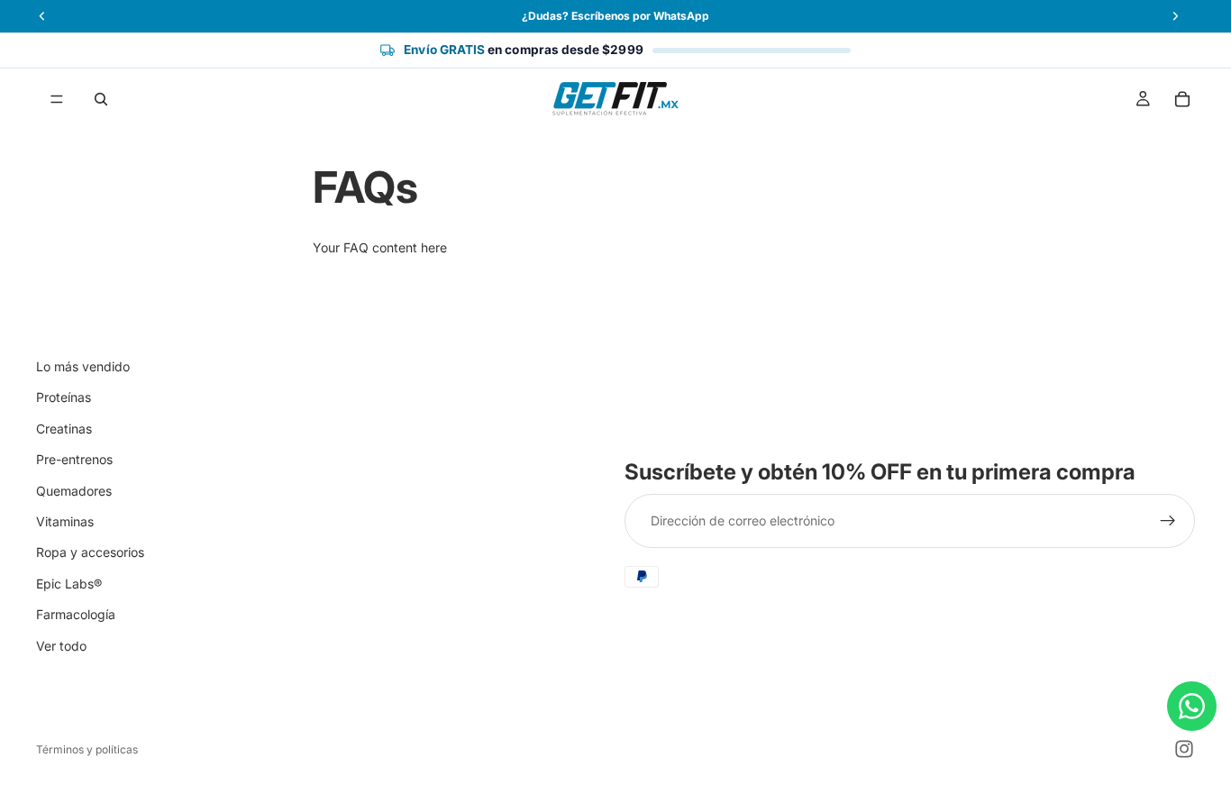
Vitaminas (65, 521)
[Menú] (57, 99)
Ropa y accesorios (90, 552)
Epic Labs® (69, 583)
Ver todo (61, 645)
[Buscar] (101, 99)
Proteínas (63, 397)
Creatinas (64, 428)
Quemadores (74, 490)
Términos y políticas (87, 749)
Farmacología (75, 614)
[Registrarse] (1168, 522)
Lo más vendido (83, 366)
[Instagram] (1184, 749)
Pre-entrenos (74, 459)
